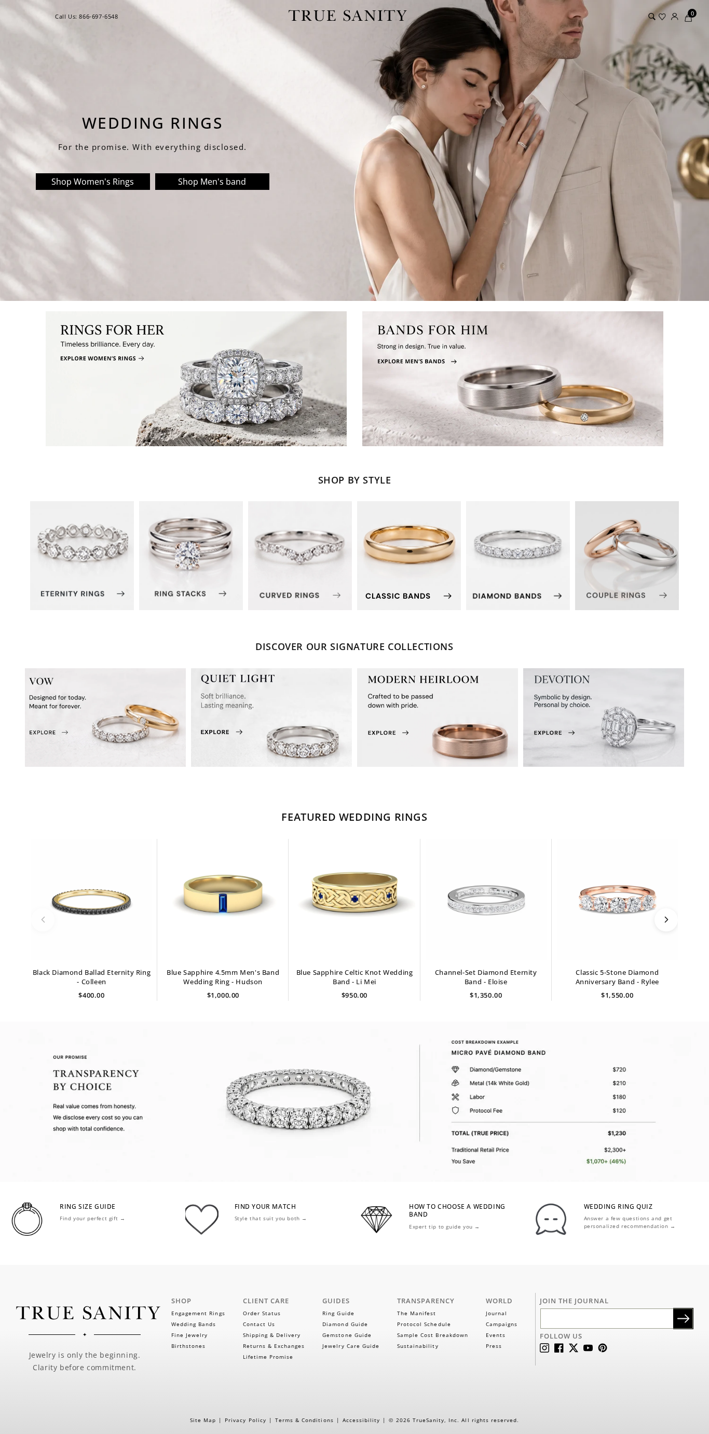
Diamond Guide (345, 1324)
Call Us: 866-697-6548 (86, 16)
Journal (496, 1313)
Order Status (262, 1313)
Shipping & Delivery (272, 1335)
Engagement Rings (198, 1313)
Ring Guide (338, 1313)
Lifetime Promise (268, 1356)
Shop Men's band (212, 181)
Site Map (203, 1420)
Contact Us (259, 1324)
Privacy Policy (245, 1420)
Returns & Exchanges (274, 1345)
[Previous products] (42, 919)
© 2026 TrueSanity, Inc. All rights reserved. (454, 1420)
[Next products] (666, 919)
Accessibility (361, 1420)
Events (496, 1335)
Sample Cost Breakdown (432, 1335)
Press (494, 1345)
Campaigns (501, 1324)
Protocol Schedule (424, 1324)
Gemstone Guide (347, 1335)
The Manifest (416, 1313)
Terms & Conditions (304, 1420)
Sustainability (418, 1345)
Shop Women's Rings (92, 181)
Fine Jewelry (189, 1335)
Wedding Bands (193, 1324)
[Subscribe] (683, 1318)
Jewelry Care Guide (350, 1345)
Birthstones (188, 1345)
